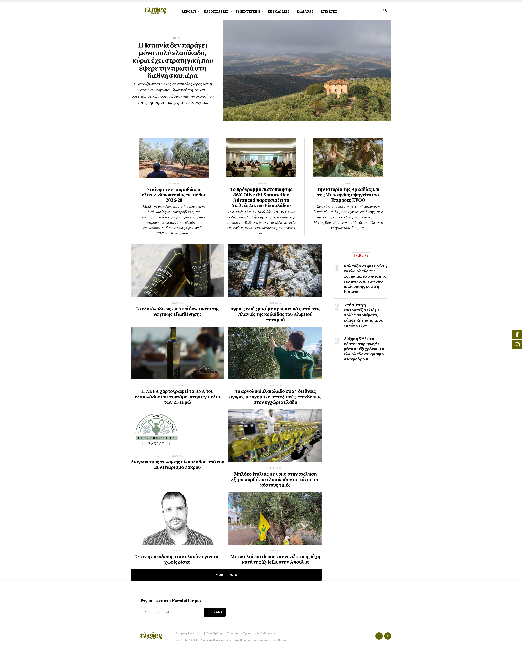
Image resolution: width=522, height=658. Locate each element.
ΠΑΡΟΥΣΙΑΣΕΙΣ (216, 12)
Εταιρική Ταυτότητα (188, 633)
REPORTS (189, 12)
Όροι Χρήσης (214, 633)
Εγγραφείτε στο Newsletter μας (171, 600)
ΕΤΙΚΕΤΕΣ (329, 12)
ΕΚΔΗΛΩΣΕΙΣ (279, 12)
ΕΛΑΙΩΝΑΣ (305, 12)
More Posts (226, 575)
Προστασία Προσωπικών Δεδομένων (251, 633)
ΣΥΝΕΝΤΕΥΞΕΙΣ (248, 12)
